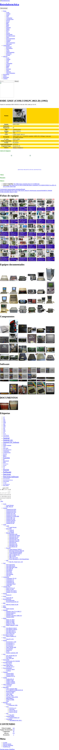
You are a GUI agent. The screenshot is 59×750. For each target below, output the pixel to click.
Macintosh (6, 461)
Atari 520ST (9, 572)
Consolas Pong (9, 19)
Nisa (7, 713)
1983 (4, 421)
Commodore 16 (10, 579)
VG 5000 (4, 482)
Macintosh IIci (12, 542)
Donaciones (6, 77)
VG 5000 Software (6, 484)
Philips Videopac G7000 (12, 625)
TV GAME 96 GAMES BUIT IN (14, 690)
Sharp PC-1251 (10, 639)
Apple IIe (11, 531)
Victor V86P (9, 694)
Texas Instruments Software (8, 479)
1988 (4, 428)
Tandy (7, 37)
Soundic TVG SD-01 (11, 590)
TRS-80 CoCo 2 (10, 666)
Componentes (6, 45)
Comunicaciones (11, 189)
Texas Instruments (10, 38)
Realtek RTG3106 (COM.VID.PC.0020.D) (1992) (16, 190)
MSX (7, 26)
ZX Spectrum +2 (10, 643)
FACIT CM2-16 (13, 710)
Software (5, 56)
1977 (4, 417)
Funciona (6, 458)
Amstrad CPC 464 (10, 513)
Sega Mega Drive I (10, 630)
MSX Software (5, 463)
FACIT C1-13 (12, 708)
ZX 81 (7, 651)
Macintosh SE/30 (13, 538)
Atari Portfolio (9, 574)
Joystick (8, 55)
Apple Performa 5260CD (15, 549)
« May (1, 501)
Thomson (8, 40)
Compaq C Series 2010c (12, 697)
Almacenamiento (10, 52)
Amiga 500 (9, 585)
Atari (7, 16)
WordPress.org (6, 746)
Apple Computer (7, 445)
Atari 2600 (5, 448)
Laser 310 (8, 686)
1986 (4, 425)
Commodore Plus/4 (11, 584)
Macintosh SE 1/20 (14, 537)
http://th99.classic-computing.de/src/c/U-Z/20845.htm (26, 183)
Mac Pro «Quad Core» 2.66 (16, 561)
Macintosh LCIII (13, 545)
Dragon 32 (8, 595)
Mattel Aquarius (10, 608)
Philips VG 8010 (10, 619)
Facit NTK (12, 709)
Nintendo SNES (10, 617)
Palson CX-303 (10, 589)
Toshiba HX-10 (10, 679)
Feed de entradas (7, 744)
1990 (4, 431)
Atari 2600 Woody (10, 566)
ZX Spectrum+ (9, 646)
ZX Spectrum (9, 648)
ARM (7, 526)
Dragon (8, 20)
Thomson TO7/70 (10, 676)
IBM (7, 23)
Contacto (5, 78)
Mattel (7, 24)
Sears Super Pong (10, 564)
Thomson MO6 (10, 675)
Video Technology (10, 42)
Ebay (5, 456)
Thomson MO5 (10, 673)
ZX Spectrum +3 (10, 644)
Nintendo (8, 27)
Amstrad (8, 13)
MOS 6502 (9, 528)
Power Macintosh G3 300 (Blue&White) (19, 559)
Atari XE (8, 575)
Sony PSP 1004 (10, 658)
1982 (4, 419)
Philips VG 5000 (10, 622)
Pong (4, 466)
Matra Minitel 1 (10, 698)
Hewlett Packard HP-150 (12, 601)
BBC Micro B (9, 506)
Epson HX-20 (9, 597)
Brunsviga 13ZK (13, 705)
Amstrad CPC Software (11, 442)
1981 (4, 418)
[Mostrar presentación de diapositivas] (29, 169)
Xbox (7, 701)
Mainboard (8, 46)
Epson (7, 22)
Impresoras (8, 53)
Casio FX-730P (10, 692)
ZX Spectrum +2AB (11, 641)
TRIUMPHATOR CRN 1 (15, 720)
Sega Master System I (11, 628)
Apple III (11, 530)
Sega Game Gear (10, 633)
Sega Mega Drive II (11, 632)
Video (7, 49)
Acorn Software (6, 435)
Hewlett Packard (7, 599)
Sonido (8, 51)
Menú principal (4, 8)
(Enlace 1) (15, 147)
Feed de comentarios (8, 745)
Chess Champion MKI (11, 688)
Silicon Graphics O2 (11, 636)
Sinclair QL (9, 650)
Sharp (4, 637)
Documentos (6, 74)
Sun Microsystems (10, 35)
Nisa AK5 (11, 715)
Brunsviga (8, 703)
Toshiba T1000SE (10, 681)
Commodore (9, 18)
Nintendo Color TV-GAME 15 (13, 611)
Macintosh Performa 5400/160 (16, 550)
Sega (4, 467)
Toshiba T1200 (10, 680)
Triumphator (9, 719)
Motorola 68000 (10, 533)
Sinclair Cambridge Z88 (12, 652)
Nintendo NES (9, 614)
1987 (4, 426)
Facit (7, 706)
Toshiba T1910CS (10, 683)
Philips (7, 29)
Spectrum (8, 69)
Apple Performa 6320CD (15, 553)
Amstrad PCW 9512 (11, 512)
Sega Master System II (11, 629)
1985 (4, 424)
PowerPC (8, 548)
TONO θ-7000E (10, 699)
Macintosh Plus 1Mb (14, 539)
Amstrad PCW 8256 (11, 509)
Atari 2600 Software (7, 449)
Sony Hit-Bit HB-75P (11, 655)
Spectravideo (9, 34)
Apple (7, 15)
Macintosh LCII (13, 544)
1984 (4, 422)
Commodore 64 (10, 581)
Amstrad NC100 (10, 523)
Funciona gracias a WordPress (7, 749)
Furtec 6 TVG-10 (10, 588)
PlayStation (9, 657)
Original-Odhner (10, 716)
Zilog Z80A (6, 485)
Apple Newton (12, 527)
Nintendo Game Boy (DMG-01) (14, 615)
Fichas (4, 11)
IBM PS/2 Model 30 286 (12, 604)
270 (14, 733)
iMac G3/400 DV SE (14, 555)
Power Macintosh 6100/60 (15, 552)
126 (14, 729)
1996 (4, 432)
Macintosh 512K (13, 534)
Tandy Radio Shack (8, 665)
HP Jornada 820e (10, 600)
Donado (23, 189)
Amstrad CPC (8, 440)
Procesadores (9, 48)
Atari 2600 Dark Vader (11, 567)
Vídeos (5, 75)
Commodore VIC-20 (11, 578)
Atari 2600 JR (9, 568)
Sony (7, 31)
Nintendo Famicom (11, 612)
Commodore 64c (10, 582)
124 (14, 728)
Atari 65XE (9, 571)
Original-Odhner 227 (14, 717)
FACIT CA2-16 (13, 712)
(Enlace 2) (20, 147)
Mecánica (5, 702)
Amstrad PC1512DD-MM (12, 516)
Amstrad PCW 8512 (11, 510)
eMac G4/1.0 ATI (13, 557)
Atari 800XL (9, 570)
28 (13, 731)
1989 (4, 429)
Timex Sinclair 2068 (11, 647)
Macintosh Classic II (14, 541)
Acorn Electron (10, 505)
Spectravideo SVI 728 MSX (13, 661)
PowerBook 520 (13, 546)
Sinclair (8, 33)
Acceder (5, 742)
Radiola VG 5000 (10, 624)
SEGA (7, 30)
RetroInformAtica (9, 4)
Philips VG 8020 (10, 621)
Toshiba (8, 41)
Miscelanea (9, 44)
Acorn (7, 12)
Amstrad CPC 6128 (11, 515)
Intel (7, 560)
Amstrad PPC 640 (10, 519)
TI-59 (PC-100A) (10, 669)
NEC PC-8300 (9, 695)
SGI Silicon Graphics (8, 635)
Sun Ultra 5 (9, 664)
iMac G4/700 (12, 556)
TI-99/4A (8, 670)
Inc (4, 459)
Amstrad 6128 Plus (10, 520)
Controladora (18, 189)
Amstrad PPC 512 (10, 517)
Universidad (6, 481)
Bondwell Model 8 (10, 691)
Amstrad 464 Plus (10, 521)
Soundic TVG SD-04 (11, 592)
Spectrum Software (11, 477)
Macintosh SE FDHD (14, 535)
